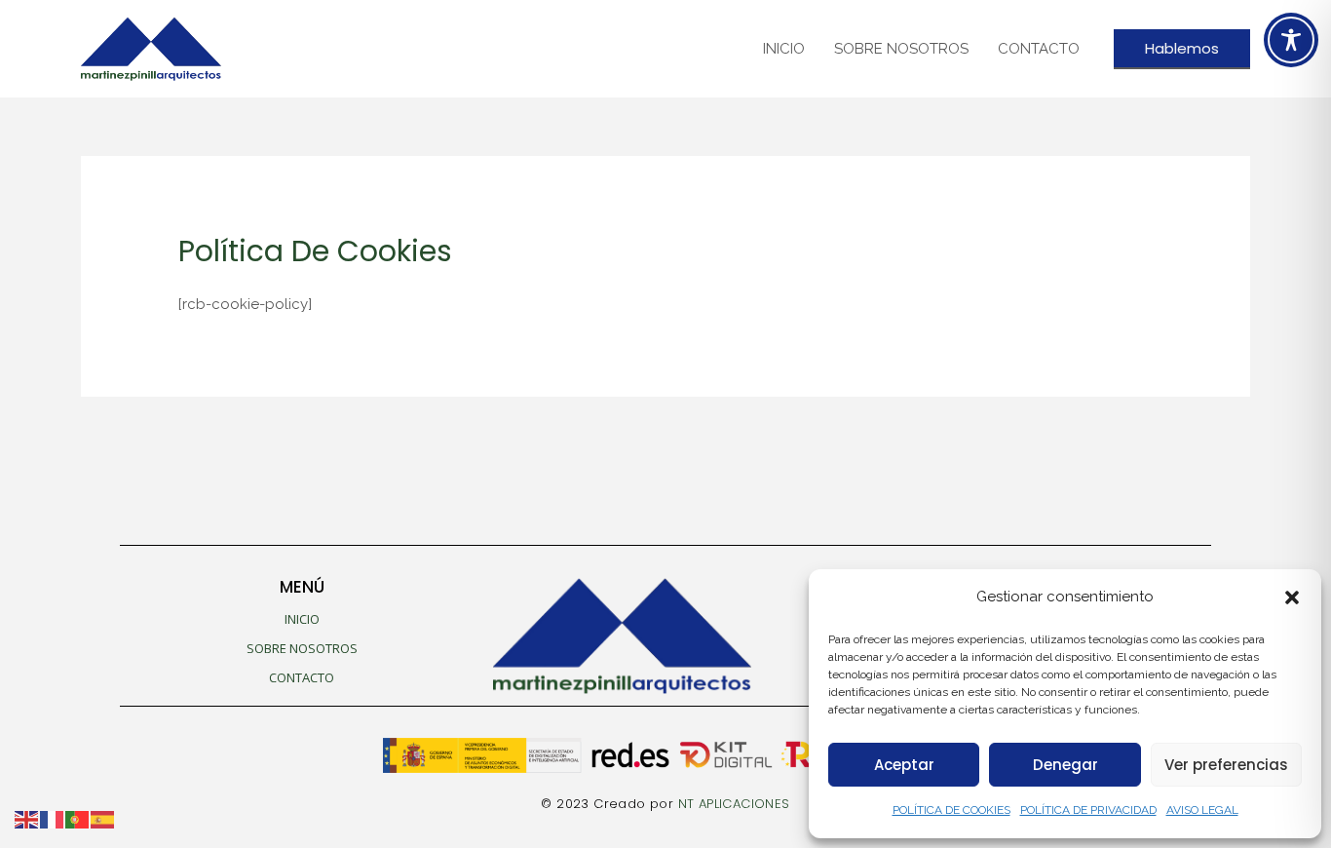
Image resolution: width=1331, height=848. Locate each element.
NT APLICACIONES (734, 803)
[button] (1292, 597)
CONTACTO (1039, 49)
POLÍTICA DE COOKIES (951, 810)
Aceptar (904, 764)
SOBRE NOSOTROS (901, 49)
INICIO (784, 49)
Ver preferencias (1226, 764)
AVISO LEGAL (1202, 810)
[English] (27, 819)
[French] (52, 819)
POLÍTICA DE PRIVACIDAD (1088, 810)
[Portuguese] (78, 819)
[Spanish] (103, 819)
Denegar (1065, 764)
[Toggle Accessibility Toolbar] (1291, 40)
